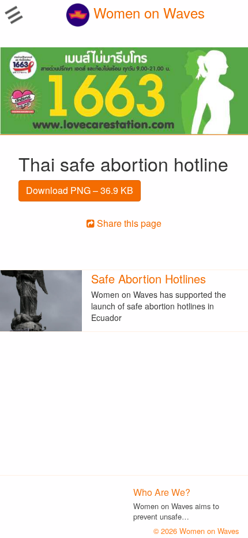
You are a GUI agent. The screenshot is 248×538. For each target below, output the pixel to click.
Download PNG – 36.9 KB (79, 190)
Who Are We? (161, 492)
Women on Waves (147, 12)
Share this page (128, 223)
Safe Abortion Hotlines (148, 278)
